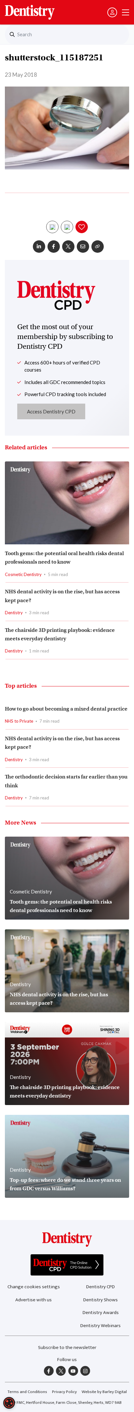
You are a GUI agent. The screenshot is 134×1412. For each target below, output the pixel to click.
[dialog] (9, 1403)
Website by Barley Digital (104, 1391)
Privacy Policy (64, 1391)
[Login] (112, 12)
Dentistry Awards (101, 1312)
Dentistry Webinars (100, 1326)
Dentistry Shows (100, 1300)
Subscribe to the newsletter (67, 1347)
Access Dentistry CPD (51, 411)
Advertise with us (33, 1300)
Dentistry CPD (100, 1287)
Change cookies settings (33, 1287)
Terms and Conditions (27, 1391)
